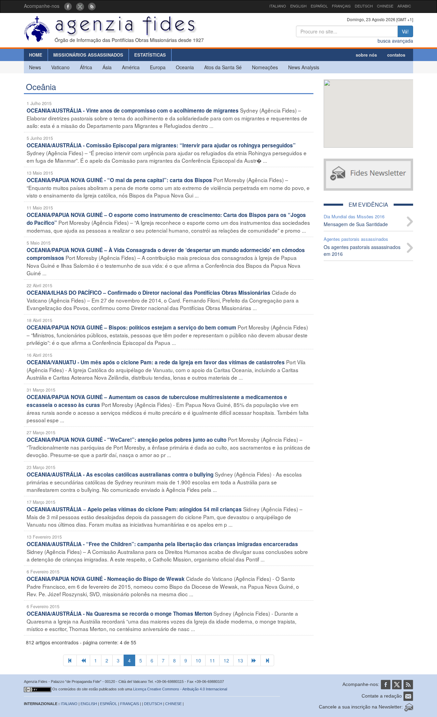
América (131, 67)
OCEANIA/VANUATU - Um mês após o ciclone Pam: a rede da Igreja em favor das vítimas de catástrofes (156, 362)
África (86, 67)
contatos (396, 55)
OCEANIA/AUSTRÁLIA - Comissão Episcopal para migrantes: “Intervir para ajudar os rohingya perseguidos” (161, 145)
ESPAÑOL (319, 6)
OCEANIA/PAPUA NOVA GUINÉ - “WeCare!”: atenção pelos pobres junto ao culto (126, 439)
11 (212, 660)
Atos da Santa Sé (223, 67)
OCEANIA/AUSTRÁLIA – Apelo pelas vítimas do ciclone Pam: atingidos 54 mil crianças (134, 509)
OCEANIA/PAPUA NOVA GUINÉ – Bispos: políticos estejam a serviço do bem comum (131, 327)
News (35, 67)
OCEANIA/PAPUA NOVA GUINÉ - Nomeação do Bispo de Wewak (106, 579)
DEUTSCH (364, 6)
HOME (35, 55)
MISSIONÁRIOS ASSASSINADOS (88, 55)
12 (226, 660)
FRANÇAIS (341, 6)
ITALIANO (277, 6)
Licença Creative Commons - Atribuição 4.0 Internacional (180, 689)
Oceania (185, 67)
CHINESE (385, 6)
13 (240, 660)
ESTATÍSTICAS (150, 55)
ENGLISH (298, 6)
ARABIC (404, 6)
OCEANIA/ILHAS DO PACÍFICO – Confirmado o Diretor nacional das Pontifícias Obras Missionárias (148, 292)
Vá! (405, 31)
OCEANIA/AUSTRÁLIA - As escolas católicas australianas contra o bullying (120, 474)
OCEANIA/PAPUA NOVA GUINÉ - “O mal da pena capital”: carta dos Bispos (119, 180)
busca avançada (395, 40)
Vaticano (60, 67)
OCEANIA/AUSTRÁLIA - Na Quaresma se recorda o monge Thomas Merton (119, 613)
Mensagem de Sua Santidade (356, 224)
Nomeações (265, 67)
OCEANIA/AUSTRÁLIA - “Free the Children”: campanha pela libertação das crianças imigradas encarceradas (162, 544)
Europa (158, 67)
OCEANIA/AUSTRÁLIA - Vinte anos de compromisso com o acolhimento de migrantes (133, 110)
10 (198, 660)
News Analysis (303, 67)
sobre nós (366, 55)
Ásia (107, 67)
